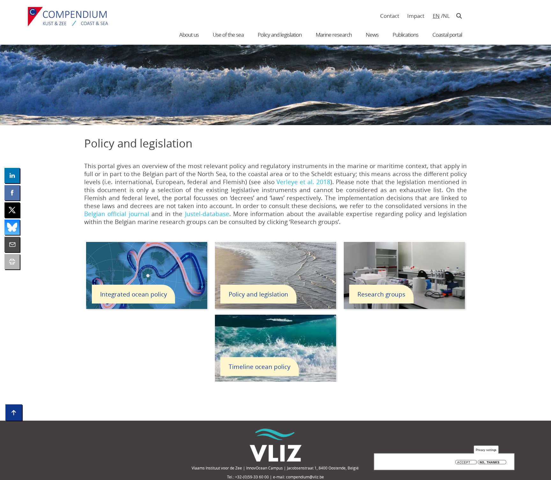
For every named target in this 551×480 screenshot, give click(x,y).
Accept (463, 462)
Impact (415, 15)
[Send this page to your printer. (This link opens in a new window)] (12, 261)
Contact (389, 15)
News (372, 34)
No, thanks (490, 462)
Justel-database (207, 214)
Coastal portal (447, 34)
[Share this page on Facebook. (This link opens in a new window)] (12, 192)
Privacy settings (486, 450)
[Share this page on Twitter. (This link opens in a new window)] (12, 210)
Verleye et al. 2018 (303, 182)
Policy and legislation (280, 34)
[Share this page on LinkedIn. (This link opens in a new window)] (12, 175)
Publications (405, 34)
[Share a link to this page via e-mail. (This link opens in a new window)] (12, 244)
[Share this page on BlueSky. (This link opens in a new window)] (12, 227)
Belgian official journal (116, 214)
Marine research (334, 34)
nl (446, 15)
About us (189, 34)
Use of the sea (228, 34)
